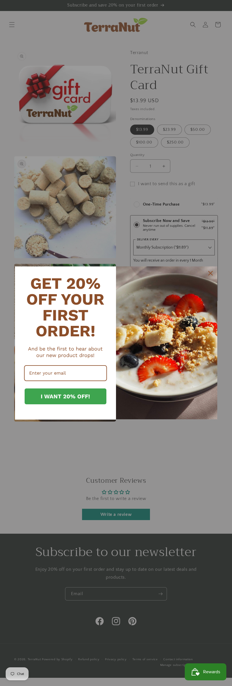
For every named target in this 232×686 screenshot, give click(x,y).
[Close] (210, 273)
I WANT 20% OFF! (65, 396)
